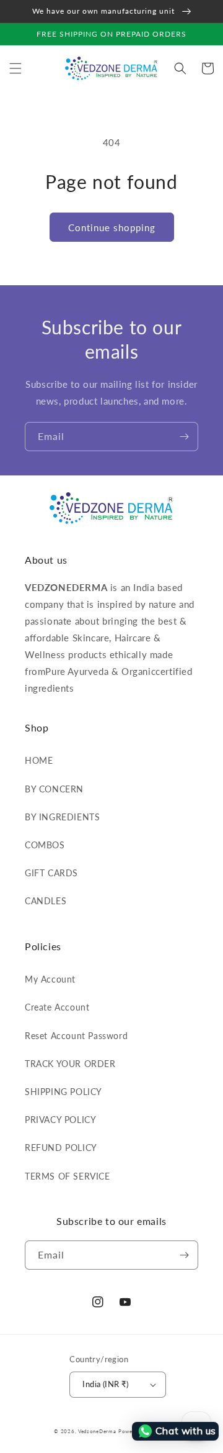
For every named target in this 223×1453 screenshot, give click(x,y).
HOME (39, 760)
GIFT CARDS (51, 873)
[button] (15, 68)
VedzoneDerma (97, 1431)
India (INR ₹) (105, 1384)
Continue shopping (111, 227)
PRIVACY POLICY (60, 1119)
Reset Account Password (76, 1035)
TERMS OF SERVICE (67, 1176)
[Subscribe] (184, 436)
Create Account (57, 1007)
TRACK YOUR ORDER (70, 1063)
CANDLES (45, 901)
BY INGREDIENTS (62, 817)
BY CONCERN (54, 789)
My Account (50, 979)
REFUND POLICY (61, 1147)
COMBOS (45, 845)
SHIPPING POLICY (63, 1091)
